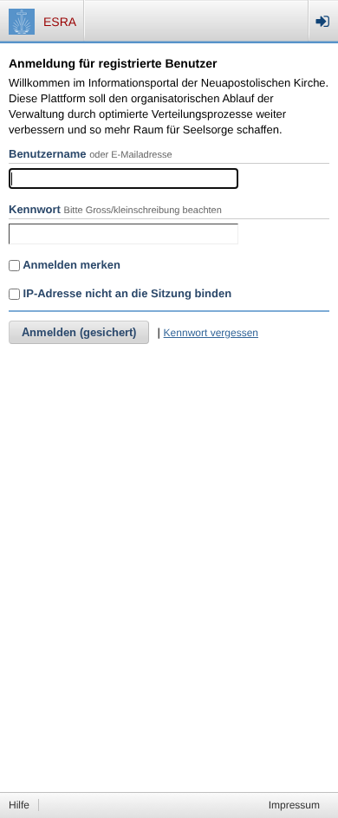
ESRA (59, 22)
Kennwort (35, 209)
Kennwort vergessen (211, 333)
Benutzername (48, 153)
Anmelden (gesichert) (79, 332)
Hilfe (19, 805)
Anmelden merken (70, 264)
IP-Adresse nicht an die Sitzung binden (125, 293)
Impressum (294, 805)
